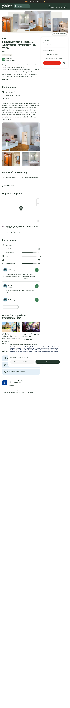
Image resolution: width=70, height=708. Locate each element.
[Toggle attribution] (38, 221)
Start (3, 391)
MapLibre (34, 221)
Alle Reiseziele (12, 391)
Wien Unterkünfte (29, 391)
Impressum (12, 385)
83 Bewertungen (11, 60)
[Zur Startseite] (7, 6)
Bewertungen (38, 1)
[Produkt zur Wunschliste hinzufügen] (18, 324)
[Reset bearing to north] (38, 204)
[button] (5, 79)
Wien (20, 391)
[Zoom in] (38, 200)
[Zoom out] (38, 202)
